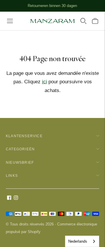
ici (44, 81)
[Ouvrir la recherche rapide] (83, 21)
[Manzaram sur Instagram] (16, 198)
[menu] (10, 21)
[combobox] (82, 241)
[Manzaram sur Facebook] (9, 198)
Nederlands (77, 241)
